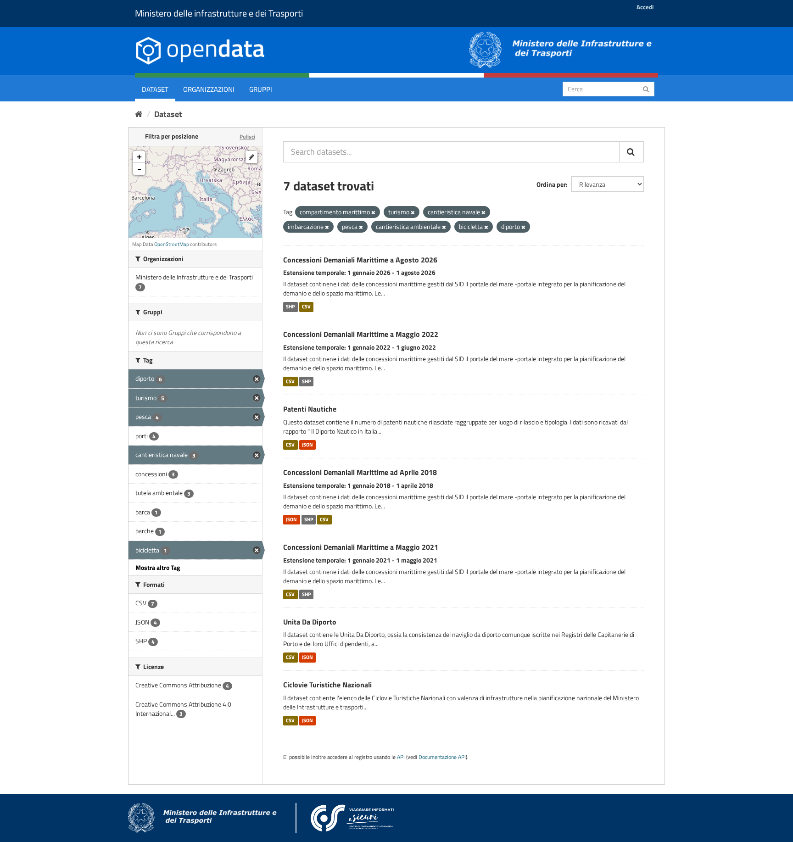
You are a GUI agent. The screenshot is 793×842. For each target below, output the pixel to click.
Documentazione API (442, 757)
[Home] (139, 114)
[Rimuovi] (373, 212)
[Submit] (646, 88)
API (401, 757)
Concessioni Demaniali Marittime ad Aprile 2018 (360, 472)
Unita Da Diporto (309, 621)
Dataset (155, 89)
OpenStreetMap (171, 244)
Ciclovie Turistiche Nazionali (327, 684)
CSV (306, 306)
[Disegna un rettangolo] (251, 157)
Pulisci (247, 136)
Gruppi (260, 89)
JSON (307, 444)
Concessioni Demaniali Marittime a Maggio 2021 (360, 546)
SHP (290, 306)
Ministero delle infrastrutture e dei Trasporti (219, 13)
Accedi (645, 6)
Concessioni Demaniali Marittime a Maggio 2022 (360, 334)
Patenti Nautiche (309, 408)
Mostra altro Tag (157, 567)
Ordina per (551, 184)
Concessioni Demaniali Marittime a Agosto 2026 (360, 259)
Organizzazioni (209, 89)
